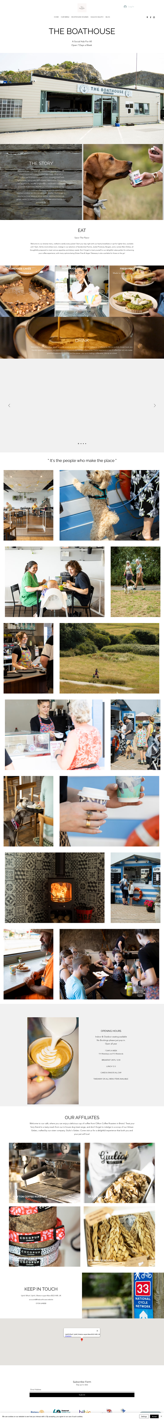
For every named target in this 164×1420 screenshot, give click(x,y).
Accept (154, 1416)
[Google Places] (147, 17)
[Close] (161, 1416)
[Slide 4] (85, 443)
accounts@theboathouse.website (41, 1299)
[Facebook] (150, 17)
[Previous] (9, 405)
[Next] (155, 405)
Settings (144, 1416)
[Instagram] (154, 17)
